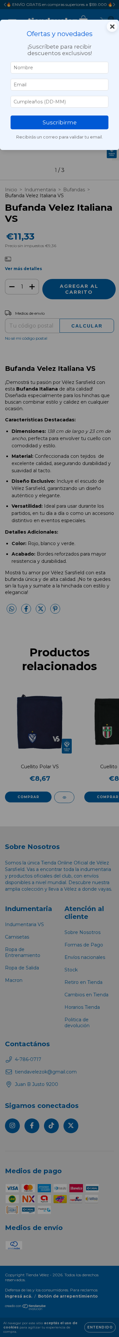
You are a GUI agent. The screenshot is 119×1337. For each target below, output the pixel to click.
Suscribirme (60, 122)
